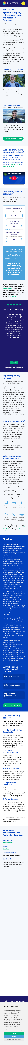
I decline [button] (14, 1036)
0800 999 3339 (8, 288)
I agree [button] (14, 1033)
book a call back (8, 166)
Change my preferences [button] (14, 1039)
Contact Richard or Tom (13, 138)
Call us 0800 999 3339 (12, 705)
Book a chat (12, 296)
